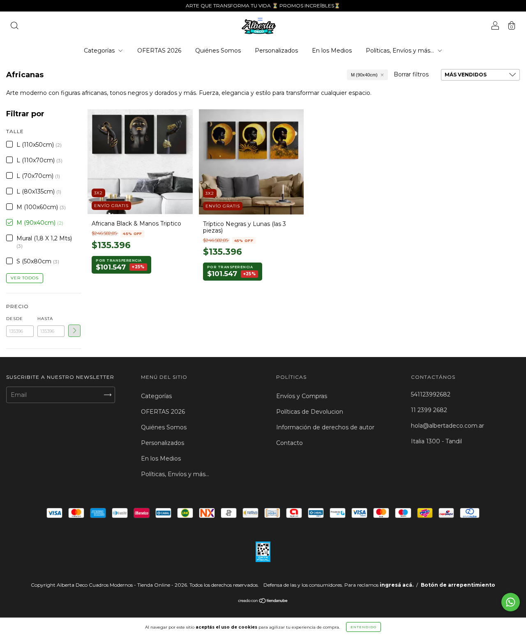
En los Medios (332, 50)
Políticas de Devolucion (309, 411)
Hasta (45, 318)
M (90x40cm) (364, 74)
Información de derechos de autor (325, 427)
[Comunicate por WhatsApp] (510, 602)
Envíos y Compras (301, 396)
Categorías (100, 50)
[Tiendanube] (263, 601)
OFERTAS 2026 (159, 50)
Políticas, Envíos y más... (401, 50)
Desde (14, 318)
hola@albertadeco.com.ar (447, 425)
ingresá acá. (396, 585)
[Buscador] (14, 26)
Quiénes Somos (218, 50)
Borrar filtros (411, 74)
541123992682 (430, 394)
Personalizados (276, 50)
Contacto (289, 443)
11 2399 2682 (429, 410)
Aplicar (74, 331)
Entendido (363, 627)
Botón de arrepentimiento (458, 585)
